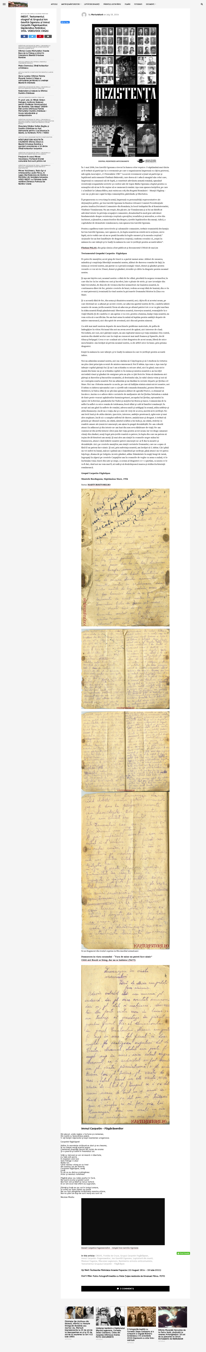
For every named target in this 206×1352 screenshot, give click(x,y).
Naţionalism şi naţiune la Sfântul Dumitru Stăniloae (32, 92)
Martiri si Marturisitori (40, 47)
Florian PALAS (89, 247)
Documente (150, 4)
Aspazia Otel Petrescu (32, 62)
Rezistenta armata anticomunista (135, 1261)
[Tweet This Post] (32, 36)
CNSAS (98, 1256)
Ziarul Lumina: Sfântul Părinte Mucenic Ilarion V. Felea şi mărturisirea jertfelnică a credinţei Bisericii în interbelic (33, 79)
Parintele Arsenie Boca (26, 48)
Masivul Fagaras (89, 1261)
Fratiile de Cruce (111, 1256)
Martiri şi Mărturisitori (70, 4)
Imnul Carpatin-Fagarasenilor (96, 1258)
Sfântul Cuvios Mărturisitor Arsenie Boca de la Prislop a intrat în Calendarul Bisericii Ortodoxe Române (33, 54)
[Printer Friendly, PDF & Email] (183, 1253)
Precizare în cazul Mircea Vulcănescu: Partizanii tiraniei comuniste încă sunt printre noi (32, 159)
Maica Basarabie (30, 137)
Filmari (27, 121)
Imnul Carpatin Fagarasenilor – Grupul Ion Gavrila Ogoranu (109, 1247)
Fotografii (138, 4)
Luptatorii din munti (143, 1258)
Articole (54, 4)
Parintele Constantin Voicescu (32, 62)
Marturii (45, 14)
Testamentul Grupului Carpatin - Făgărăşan (103, 1264)
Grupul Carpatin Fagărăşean (134, 1256)
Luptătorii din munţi (92, 4)
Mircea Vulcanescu (39, 154)
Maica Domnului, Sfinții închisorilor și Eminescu (33, 67)
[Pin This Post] (40, 36)
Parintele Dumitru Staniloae (34, 88)
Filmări (127, 4)
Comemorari (29, 167)
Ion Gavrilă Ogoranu (122, 1258)
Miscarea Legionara (107, 1261)
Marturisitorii (97, 14)
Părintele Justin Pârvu (112, 4)
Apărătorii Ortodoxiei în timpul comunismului (34, 46)
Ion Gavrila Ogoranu (34, 14)
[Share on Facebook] (24, 36)
